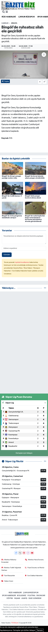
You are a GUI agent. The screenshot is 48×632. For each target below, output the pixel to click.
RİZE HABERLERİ (9, 17)
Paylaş (6, 81)
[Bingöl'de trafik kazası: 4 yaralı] (12, 188)
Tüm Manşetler (9, 575)
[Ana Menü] (7, 12)
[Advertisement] (24, 317)
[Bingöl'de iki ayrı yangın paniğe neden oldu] (12, 168)
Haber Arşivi (8, 581)
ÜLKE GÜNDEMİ (34, 598)
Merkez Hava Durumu (36, 560)
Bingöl (14, 23)
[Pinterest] (24, 553)
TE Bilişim (14, 623)
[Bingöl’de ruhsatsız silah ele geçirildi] (24, 64)
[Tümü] (45, 288)
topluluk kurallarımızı (22, 262)
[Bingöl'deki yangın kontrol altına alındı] (35, 188)
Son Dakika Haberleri (34, 575)
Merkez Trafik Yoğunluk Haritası (11, 569)
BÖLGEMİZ (21, 595)
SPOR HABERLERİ (9, 595)
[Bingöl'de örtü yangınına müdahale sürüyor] (12, 208)
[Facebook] (16, 553)
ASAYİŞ (24, 598)
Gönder (6, 255)
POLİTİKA (31, 595)
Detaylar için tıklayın (24, 453)
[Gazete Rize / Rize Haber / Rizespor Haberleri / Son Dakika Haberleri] (23, 5)
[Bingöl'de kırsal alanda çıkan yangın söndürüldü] (35, 168)
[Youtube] (32, 553)
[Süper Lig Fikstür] (45, 461)
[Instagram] (28, 553)
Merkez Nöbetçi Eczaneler (8, 561)
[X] (20, 553)
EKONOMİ (41, 595)
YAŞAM (17, 598)
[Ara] (3, 12)
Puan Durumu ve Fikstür (36, 567)
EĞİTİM (10, 598)
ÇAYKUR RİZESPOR (26, 17)
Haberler (4, 23)
